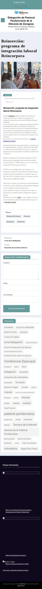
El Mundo (11, 116)
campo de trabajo (11, 336)
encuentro (23, 371)
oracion (27, 403)
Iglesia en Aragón (11, 387)
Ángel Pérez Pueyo (29, 448)
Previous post (8, 238)
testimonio (7, 443)
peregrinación (8, 420)
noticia (6, 403)
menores (7, 398)
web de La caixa (10, 202)
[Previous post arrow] (38, 239)
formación (20, 382)
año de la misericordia (25, 327)
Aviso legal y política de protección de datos (15, 570)
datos (24, 366)
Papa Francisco (9, 408)
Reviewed (7, 95)
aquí (19, 197)
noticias (16, 403)
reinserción (32, 98)
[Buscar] (39, 20)
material (8, 392)
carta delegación (13, 342)
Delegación (10, 371)
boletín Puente (10, 332)
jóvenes (33, 387)
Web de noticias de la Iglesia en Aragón (17, 564)
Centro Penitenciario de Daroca (17, 347)
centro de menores (31, 342)
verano (17, 443)
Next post (7, 245)
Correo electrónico (8, 295)
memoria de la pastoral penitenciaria (25, 392)
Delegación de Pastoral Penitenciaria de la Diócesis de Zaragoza (21, 21)
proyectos (19, 98)
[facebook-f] (16, 7)
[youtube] (26, 7)
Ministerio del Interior (10, 98)
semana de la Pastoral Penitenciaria (15, 431)
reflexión (7, 425)
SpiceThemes (21, 585)
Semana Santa (9, 439)
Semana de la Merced (25, 424)
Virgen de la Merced (29, 443)
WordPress (22, 584)
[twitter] (18, 7)
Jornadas (24, 387)
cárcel (16, 367)
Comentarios (6, 263)
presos (18, 419)
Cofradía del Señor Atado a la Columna (17, 355)
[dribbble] (21, 7)
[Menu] (3, 20)
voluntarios (10, 448)
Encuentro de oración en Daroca (15, 247)
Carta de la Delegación (12, 241)
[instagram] (24, 7)
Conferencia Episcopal (19, 361)
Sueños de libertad (24, 439)
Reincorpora (25, 98)
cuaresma (7, 367)
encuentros (8, 382)
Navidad (26, 397)
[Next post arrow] (38, 246)
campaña (23, 332)
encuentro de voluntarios (16, 377)
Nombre (5, 283)
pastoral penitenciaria (19, 413)
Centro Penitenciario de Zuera (13, 351)
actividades (8, 327)
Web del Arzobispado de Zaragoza (16, 555)
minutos (16, 398)
